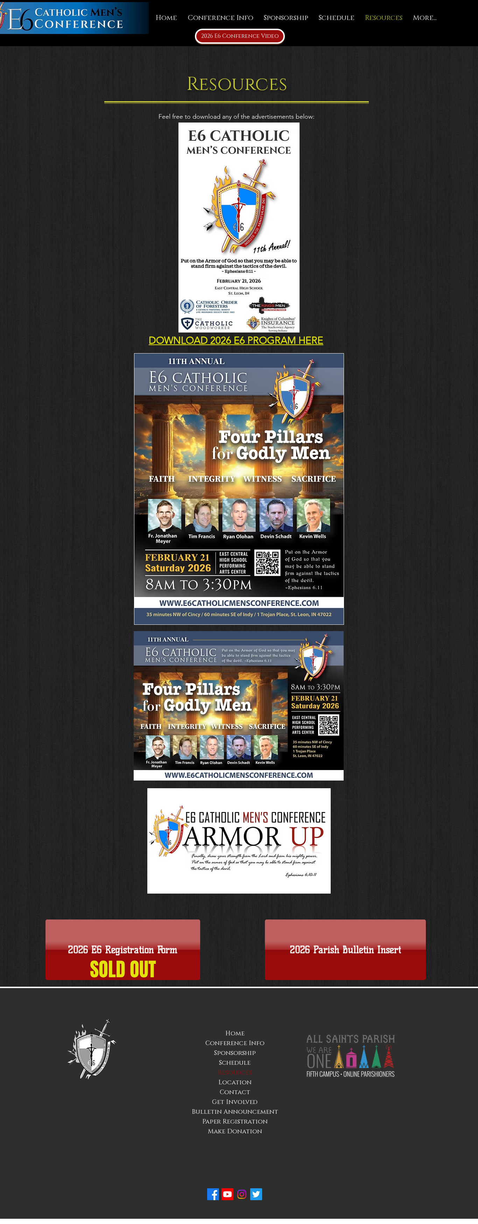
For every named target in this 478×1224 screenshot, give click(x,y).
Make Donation (235, 1131)
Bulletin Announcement (235, 1112)
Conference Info (235, 1043)
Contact (235, 1092)
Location (235, 1082)
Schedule (235, 1063)
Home (235, 1033)
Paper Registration (235, 1122)
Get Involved (235, 1102)
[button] (122, 949)
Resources (235, 1073)
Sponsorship (235, 1053)
